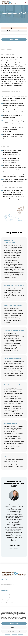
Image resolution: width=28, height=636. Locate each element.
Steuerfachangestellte (14, 548)
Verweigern (14, 627)
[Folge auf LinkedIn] (2, 579)
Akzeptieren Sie (14, 623)
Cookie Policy (8, 634)
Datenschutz (14, 634)
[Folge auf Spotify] (6, 579)
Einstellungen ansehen (14, 631)
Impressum (20, 634)
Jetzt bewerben (14, 39)
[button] (26, 608)
